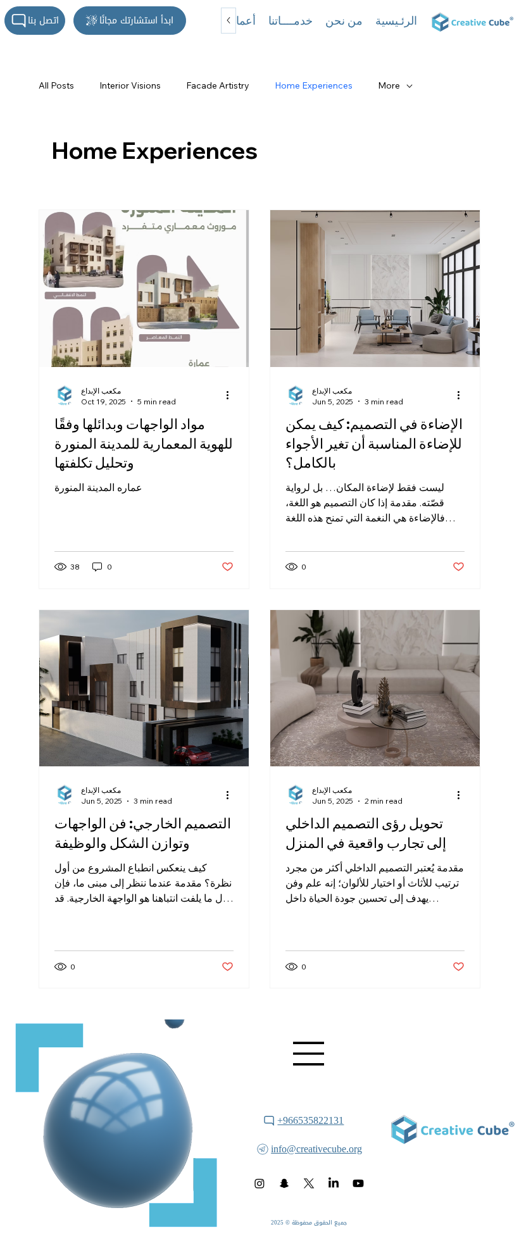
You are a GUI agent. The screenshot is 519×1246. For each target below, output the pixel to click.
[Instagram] (259, 1183)
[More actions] (231, 395)
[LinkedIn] (333, 1183)
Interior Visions (130, 85)
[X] (309, 1183)
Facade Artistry (217, 85)
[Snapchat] (284, 1183)
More (389, 85)
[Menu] (309, 1053)
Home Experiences (314, 85)
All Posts (56, 85)
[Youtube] (358, 1183)
